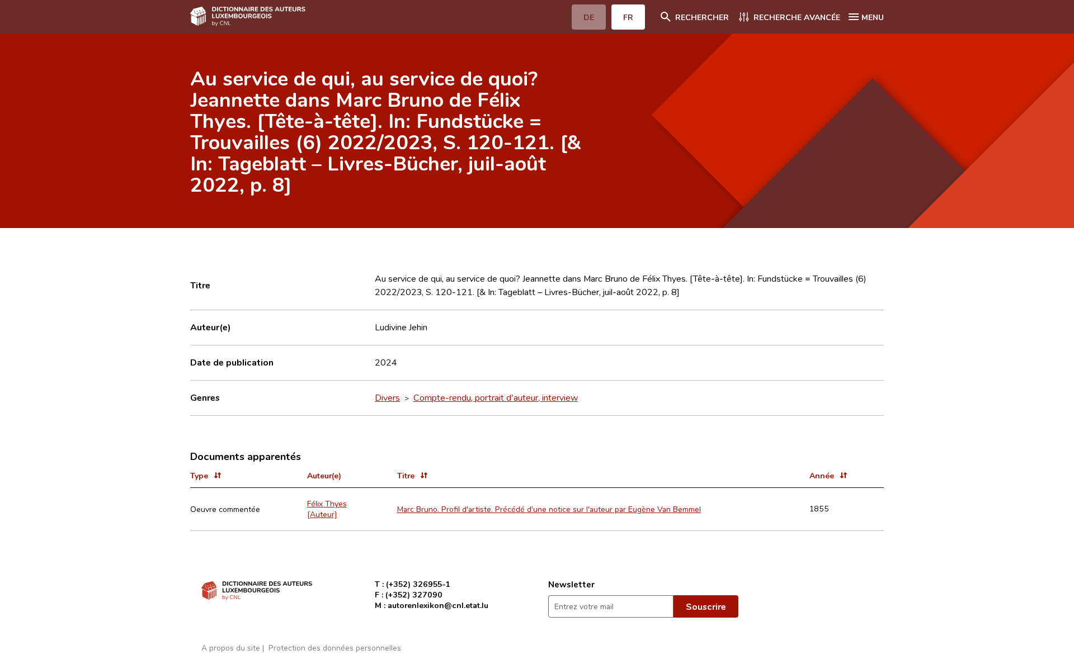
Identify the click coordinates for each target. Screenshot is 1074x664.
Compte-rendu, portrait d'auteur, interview (495, 397)
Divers (387, 397)
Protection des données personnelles (334, 647)
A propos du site (230, 647)
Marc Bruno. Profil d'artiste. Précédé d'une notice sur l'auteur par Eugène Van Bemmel (549, 509)
